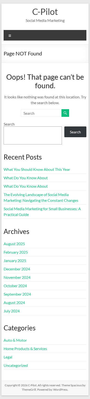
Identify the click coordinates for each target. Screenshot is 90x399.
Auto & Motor (15, 340)
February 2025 (16, 252)
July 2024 (12, 311)
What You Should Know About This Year (37, 169)
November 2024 (17, 277)
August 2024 (14, 302)
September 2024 (17, 294)
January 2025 (15, 260)
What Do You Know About (26, 177)
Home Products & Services (25, 348)
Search (9, 124)
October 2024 (15, 285)
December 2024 (17, 269)
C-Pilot (45, 11)
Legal (8, 357)
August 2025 (14, 243)
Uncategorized (16, 365)
